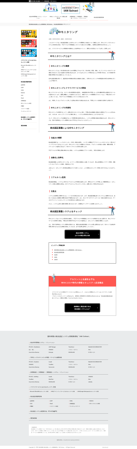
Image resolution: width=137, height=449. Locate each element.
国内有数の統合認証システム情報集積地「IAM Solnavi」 (44, 1)
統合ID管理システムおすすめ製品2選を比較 (82, 234)
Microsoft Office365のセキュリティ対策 (28, 66)
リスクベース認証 (25, 108)
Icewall (50, 361)
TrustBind (51, 364)
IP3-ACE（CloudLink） (34, 361)
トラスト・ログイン (73, 349)
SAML (55, 257)
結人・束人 (31, 349)
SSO (22, 95)
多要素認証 (23, 100)
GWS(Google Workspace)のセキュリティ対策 (28, 75)
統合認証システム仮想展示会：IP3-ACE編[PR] (28, 118)
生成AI (55, 254)
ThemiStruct (71, 347)
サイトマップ (105, 447)
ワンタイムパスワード (26, 111)
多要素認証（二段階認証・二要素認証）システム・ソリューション (49, 372)
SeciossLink (51, 367)
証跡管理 (23, 85)
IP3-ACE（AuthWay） (34, 376)
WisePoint (51, 379)
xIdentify (90, 381)
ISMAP (56, 259)
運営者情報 (24, 125)
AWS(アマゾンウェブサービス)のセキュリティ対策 (28, 70)
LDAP (22, 87)
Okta (89, 349)
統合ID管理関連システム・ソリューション (42, 342)
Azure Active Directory (34, 352)
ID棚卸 (22, 106)
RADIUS (23, 92)
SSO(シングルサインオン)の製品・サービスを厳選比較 (46, 357)
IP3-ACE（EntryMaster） (35, 347)
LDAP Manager (52, 347)
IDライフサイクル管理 (26, 103)
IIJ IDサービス (91, 352)
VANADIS (51, 349)
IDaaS (22, 98)
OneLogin (51, 352)
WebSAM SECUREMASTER (95, 347)
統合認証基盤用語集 (59, 252)
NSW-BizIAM (71, 352)
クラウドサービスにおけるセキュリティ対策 (28, 61)
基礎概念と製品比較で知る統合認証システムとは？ (82, 308)
